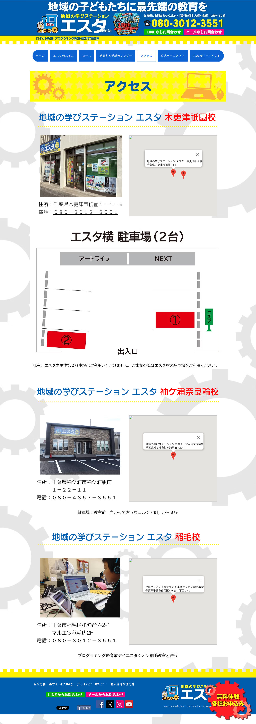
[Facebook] (100, 704)
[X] (110, 704)
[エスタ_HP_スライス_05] (204, 32)
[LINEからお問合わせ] (163, 32)
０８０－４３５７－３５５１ (84, 497)
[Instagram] (120, 704)
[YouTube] (129, 704)
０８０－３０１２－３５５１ (85, 211)
